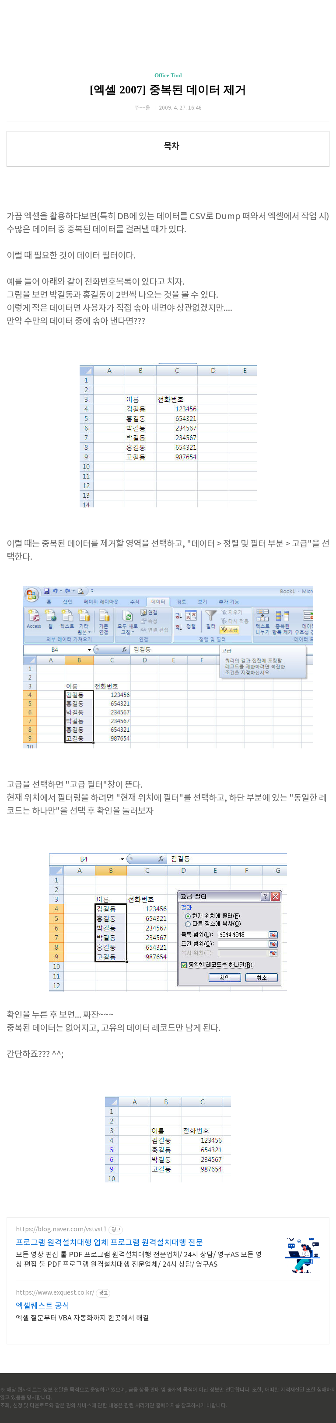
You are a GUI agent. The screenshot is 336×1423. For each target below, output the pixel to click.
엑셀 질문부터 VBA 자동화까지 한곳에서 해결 (82, 1318)
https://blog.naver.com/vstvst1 (61, 1229)
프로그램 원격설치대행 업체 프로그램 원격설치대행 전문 (109, 1242)
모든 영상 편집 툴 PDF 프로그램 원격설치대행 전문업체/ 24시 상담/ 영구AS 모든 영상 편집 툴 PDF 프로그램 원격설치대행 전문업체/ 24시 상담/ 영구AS (139, 1259)
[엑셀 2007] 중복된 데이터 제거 (168, 89)
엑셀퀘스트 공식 (43, 1306)
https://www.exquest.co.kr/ (55, 1292)
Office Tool (168, 75)
